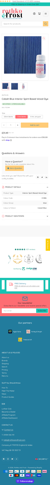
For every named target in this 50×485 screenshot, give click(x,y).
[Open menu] (45, 13)
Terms (4, 373)
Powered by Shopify (35, 467)
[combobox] (25, 23)
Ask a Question (15, 168)
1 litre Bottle (21, 117)
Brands (5, 360)
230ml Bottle (8, 117)
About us (5, 357)
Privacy (5, 370)
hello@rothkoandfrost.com (14, 440)
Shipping (5, 363)
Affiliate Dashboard (9, 418)
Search (4, 367)
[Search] (45, 23)
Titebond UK (27, 340)
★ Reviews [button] (48, 244)
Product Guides (8, 397)
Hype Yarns (17, 331)
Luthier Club (6, 409)
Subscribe (42, 311)
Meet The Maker (8, 391)
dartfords (5, 95)
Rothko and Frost (20, 467)
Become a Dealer (9, 412)
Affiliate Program (8, 415)
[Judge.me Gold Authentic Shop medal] (13, 259)
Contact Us (8, 430)
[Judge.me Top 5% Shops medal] (36, 259)
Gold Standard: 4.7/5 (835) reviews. (26, 1)
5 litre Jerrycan (35, 117)
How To (5, 388)
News (4, 394)
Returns (5, 376)
